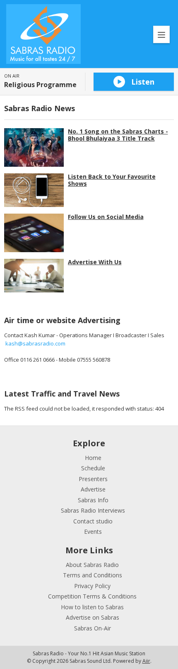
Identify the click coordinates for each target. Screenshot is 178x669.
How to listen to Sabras (92, 607)
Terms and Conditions (92, 575)
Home (93, 458)
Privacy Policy (92, 586)
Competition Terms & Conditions (92, 596)
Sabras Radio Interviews (93, 510)
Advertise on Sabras (92, 617)
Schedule (93, 468)
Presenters (93, 479)
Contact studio (93, 521)
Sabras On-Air (92, 628)
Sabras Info (93, 500)
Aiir (146, 660)
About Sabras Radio (92, 565)
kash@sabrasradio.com (35, 343)
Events (93, 531)
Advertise (93, 489)
